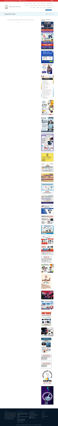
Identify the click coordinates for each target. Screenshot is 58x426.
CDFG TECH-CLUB (49, 3)
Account (45, 7)
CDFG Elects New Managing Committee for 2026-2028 (21, 420)
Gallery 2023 (40, 5)
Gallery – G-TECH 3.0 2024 (33, 5)
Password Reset (49, 7)
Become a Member (45, 416)
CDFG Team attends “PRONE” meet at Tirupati (22, 417)
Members (38, 3)
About (34, 3)
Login (31, 7)
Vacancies (27, 5)
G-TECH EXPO (30, 3)
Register (34, 7)
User (51, 5)
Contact (44, 5)
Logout (41, 7)
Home (25, 3)
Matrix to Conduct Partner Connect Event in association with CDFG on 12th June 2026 (22, 414)
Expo (43, 417)
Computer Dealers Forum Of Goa (15, 6)
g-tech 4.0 (47, 5)
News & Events (43, 3)
